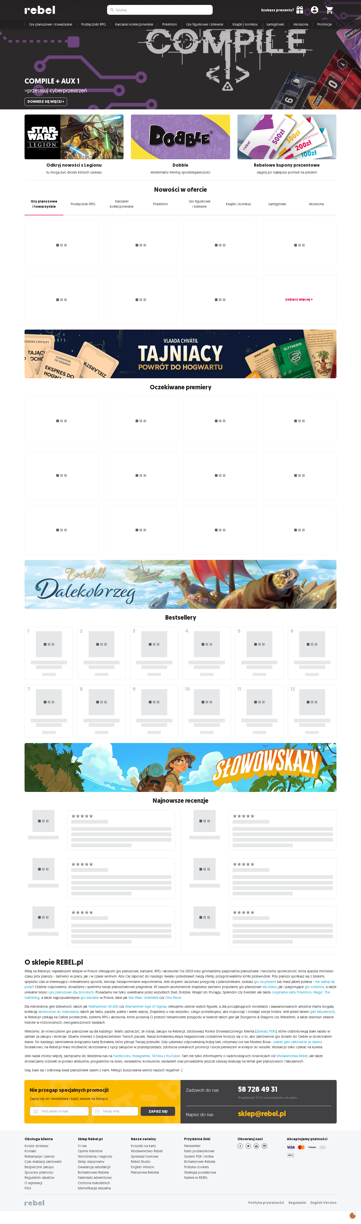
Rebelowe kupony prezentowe (287, 165)
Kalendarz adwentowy (95, 1177)
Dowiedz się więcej (45, 101)
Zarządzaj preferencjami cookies (352, 1215)
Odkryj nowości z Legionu (74, 165)
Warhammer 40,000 (103, 1006)
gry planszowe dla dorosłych (71, 992)
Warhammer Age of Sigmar (145, 1006)
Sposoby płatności (39, 1172)
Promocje (324, 24)
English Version (142, 1167)
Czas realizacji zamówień (43, 1161)
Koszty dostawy (36, 1146)
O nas (82, 1146)
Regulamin (297, 1202)
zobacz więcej (297, 299)
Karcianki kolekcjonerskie (134, 24)
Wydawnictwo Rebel (147, 1151)
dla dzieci (269, 987)
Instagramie (141, 1056)
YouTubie (173, 1056)
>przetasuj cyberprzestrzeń (56, 90)
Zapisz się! (158, 1111)
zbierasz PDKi (266, 1031)
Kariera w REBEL (196, 1177)
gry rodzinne (314, 987)
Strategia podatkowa (200, 1172)
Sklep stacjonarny (91, 1161)
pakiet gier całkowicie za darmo (298, 1042)
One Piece (173, 997)
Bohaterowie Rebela (93, 1172)
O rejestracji (33, 1183)
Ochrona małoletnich (94, 1183)
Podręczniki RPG (93, 24)
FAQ (28, 1188)
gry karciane (90, 997)
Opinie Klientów (90, 1151)
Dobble (180, 165)
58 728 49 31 (258, 1089)
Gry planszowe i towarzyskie (50, 24)
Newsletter (192, 1146)
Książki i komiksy (245, 24)
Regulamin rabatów (39, 1177)
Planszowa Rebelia (145, 1172)
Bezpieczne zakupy (39, 1167)
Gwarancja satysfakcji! (94, 1167)
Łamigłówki (275, 24)
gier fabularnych (322, 1011)
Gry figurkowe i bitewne (204, 24)
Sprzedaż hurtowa (144, 1156)
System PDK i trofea (198, 1156)
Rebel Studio (141, 1161)
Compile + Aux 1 (52, 81)
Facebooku (122, 1056)
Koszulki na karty (143, 1146)
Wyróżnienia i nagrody (95, 1156)
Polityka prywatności (266, 1202)
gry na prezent (265, 981)
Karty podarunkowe (199, 1151)
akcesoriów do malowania (58, 1011)
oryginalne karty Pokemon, (292, 992)
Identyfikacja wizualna (94, 1188)
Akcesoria (300, 24)
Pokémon (169, 24)
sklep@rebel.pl (262, 1114)
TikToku (157, 1056)
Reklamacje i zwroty (40, 1156)
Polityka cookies (196, 1167)
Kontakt (30, 1151)
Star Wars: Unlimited (143, 997)
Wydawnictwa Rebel (292, 1056)
